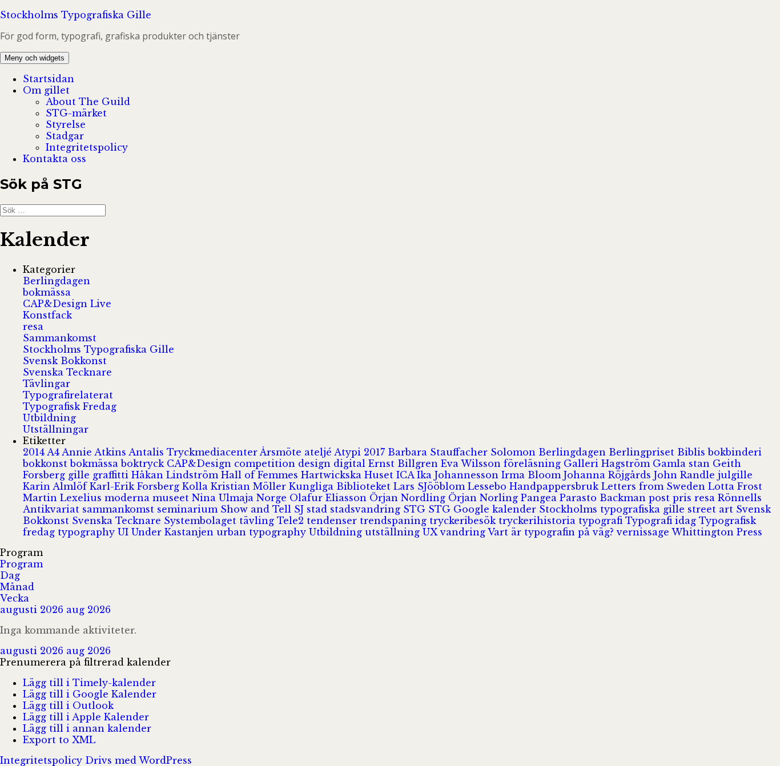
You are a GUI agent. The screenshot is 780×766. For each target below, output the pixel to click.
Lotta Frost (735, 486)
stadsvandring (366, 509)
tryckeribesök (463, 520)
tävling (258, 520)
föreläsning (534, 463)
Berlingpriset (643, 452)
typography (88, 532)
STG (415, 509)
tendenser (333, 520)
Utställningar (56, 429)
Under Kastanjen (173, 532)
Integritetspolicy (87, 147)
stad (318, 509)
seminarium (188, 509)
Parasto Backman (604, 497)
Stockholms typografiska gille (613, 509)
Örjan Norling (484, 497)
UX (431, 532)
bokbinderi (735, 452)
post (661, 497)
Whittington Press (717, 532)
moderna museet (148, 497)
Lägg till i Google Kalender (89, 694)
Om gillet (46, 90)
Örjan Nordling (408, 497)
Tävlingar (46, 383)
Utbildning (49, 418)
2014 (35, 452)
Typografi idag (662, 520)
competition (266, 463)
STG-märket (76, 113)
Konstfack (47, 315)
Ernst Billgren (404, 463)
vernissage (644, 532)
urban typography (262, 532)
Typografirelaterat (68, 395)
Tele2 (292, 520)
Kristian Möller (250, 486)
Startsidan (48, 78)
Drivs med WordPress (138, 760)
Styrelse (66, 124)
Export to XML (59, 739)
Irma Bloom (532, 475)
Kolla (196, 486)
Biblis (692, 452)
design (315, 463)
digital (350, 463)
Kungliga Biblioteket (341, 486)
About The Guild (88, 101)
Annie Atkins (95, 452)
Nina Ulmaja (224, 497)
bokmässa (47, 292)
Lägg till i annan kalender (87, 728)
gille (80, 475)
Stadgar (65, 136)
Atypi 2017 (361, 452)
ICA (406, 475)
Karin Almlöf (56, 486)
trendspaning (394, 520)
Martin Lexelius (63, 497)
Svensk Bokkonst (65, 360)
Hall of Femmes (261, 475)
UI (124, 532)
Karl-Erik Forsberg (136, 486)
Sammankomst (60, 338)
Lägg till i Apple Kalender (86, 717)
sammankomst (119, 509)
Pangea (540, 497)
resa (33, 326)
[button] (85, 662)
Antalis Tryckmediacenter (194, 452)
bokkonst (46, 463)
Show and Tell (257, 509)
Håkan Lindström (176, 475)
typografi (601, 520)
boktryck (144, 463)
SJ (300, 509)
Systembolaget (201, 520)
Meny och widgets (35, 58)
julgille (735, 475)
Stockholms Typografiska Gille (75, 15)
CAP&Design (200, 463)
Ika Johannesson (459, 475)
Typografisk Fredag (69, 406)
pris (683, 497)
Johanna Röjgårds (609, 475)
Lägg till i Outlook (68, 705)
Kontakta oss (54, 158)
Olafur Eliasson (329, 497)
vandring (464, 532)
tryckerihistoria (538, 520)
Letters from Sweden (654, 486)
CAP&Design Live (67, 303)
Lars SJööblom (430, 486)
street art (711, 509)
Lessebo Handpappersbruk (534, 486)
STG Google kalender (483, 509)
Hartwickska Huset (348, 475)
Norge (273, 497)
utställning (394, 532)
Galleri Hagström (608, 463)
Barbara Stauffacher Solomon (463, 452)
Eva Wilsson (472, 463)
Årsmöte (282, 452)
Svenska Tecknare (67, 372)
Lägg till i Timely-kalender (89, 682)
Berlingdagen (56, 281)
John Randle (686, 475)
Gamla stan (683, 463)
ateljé (319, 452)
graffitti (112, 475)
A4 (54, 452)
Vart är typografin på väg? (552, 532)
